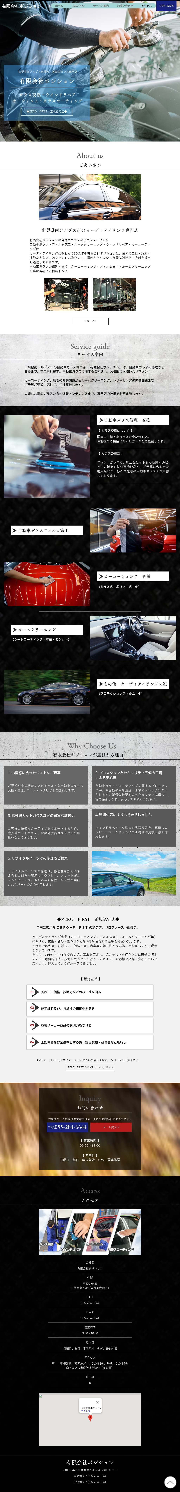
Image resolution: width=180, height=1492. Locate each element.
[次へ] (160, 71)
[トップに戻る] (170, 1482)
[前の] (19, 71)
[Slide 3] (86, 133)
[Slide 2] (90, 133)
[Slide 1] (93, 133)
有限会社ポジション (21, 6)
